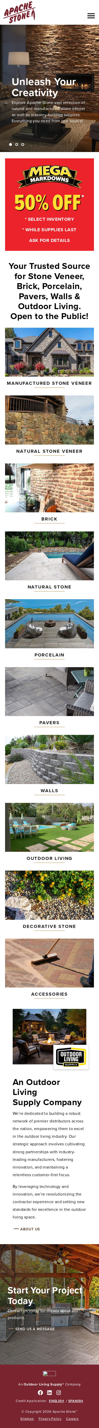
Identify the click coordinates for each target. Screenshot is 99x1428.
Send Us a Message (35, 1328)
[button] (91, 15)
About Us (30, 1229)
